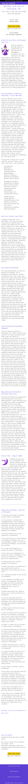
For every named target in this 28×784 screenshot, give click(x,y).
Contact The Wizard (14, 777)
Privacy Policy (14, 771)
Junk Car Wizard (6, 735)
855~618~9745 (14, 26)
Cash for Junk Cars (14, 766)
